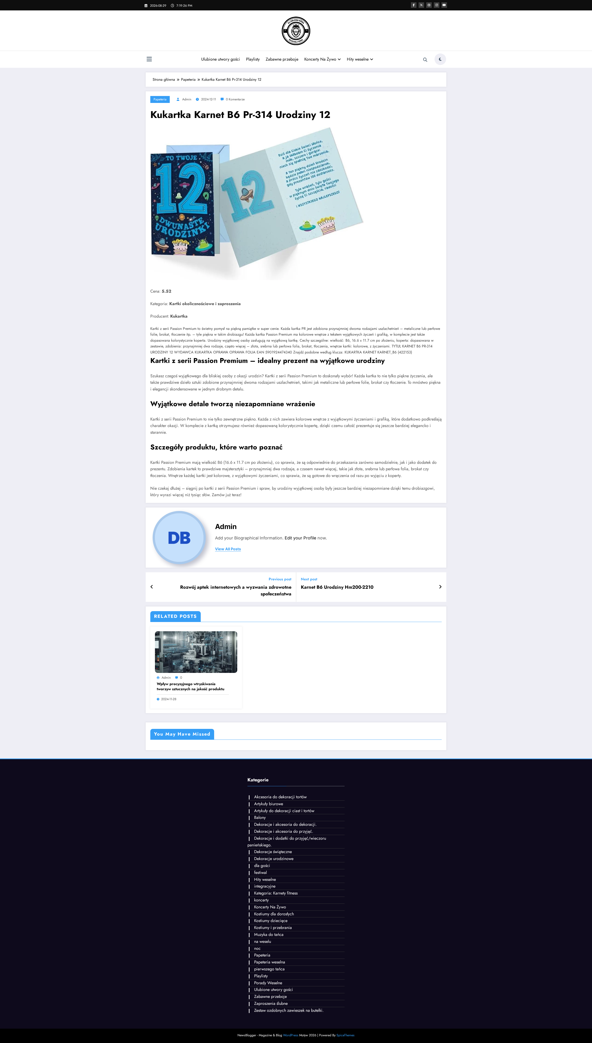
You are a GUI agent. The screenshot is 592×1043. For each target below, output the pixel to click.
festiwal (260, 873)
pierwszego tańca (269, 969)
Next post (309, 579)
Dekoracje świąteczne (273, 852)
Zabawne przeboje (282, 59)
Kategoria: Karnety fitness (276, 893)
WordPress (290, 1035)
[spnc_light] (440, 59)
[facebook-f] (413, 5)
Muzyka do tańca (269, 935)
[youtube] (444, 5)
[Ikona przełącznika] (149, 59)
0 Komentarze (235, 99)
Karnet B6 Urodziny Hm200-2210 (337, 587)
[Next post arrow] (440, 587)
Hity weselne (358, 59)
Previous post (280, 579)
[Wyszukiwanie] (425, 60)
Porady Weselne (268, 983)
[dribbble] (429, 5)
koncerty (261, 900)
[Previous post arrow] (151, 587)
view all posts (228, 549)
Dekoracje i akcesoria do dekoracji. (285, 824)
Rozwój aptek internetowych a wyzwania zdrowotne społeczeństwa (235, 590)
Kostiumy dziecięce (270, 921)
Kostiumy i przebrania (273, 928)
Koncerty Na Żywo (320, 59)
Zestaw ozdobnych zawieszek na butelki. (289, 1010)
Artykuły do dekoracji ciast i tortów (284, 811)
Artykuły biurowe (268, 804)
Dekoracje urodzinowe (273, 859)
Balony (260, 817)
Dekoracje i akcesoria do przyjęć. (283, 831)
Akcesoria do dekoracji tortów (280, 797)
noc (257, 948)
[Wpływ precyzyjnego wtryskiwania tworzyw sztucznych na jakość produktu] (196, 651)
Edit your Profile (300, 537)
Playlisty (253, 59)
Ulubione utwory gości (220, 59)
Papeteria (160, 99)
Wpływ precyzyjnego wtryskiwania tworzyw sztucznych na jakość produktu (190, 686)
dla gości (262, 866)
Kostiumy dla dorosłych (274, 914)
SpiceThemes (345, 1035)
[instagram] (436, 5)
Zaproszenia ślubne (271, 1003)
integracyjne (264, 886)
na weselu (262, 941)
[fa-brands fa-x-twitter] (421, 5)
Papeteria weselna (269, 962)
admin (186, 99)
